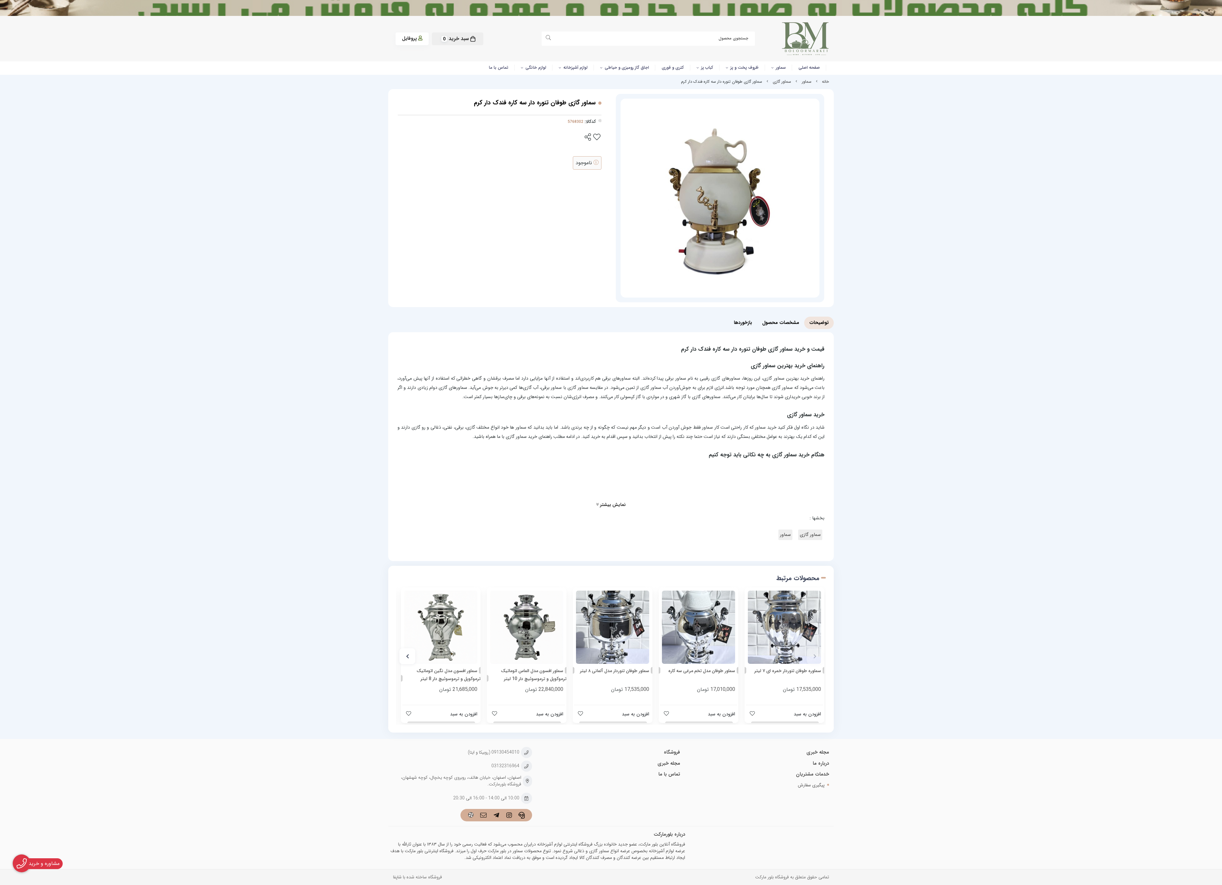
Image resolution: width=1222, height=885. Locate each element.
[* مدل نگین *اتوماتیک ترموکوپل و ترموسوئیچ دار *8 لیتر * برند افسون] (441, 627)
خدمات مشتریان (812, 774)
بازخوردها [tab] (743, 323)
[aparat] (471, 815)
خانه (825, 82)
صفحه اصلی (809, 67)
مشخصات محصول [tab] (780, 323)
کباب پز (707, 67)
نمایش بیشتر (612, 505)
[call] (522, 816)
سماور (781, 67)
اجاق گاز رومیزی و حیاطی (627, 67)
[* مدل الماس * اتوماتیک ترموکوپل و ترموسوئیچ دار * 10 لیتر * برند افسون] (526, 627)
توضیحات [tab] (819, 323)
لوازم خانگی (535, 67)
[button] (815, 656)
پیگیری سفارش (811, 785)
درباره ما (821, 763)
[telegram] (496, 816)
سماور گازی (782, 82)
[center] (549, 38)
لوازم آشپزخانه (575, 67)
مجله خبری (817, 752)
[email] (484, 816)
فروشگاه (672, 752)
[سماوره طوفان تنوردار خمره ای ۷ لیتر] (784, 627)
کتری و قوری (673, 67)
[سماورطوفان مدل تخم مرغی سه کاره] (698, 627)
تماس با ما (498, 67)
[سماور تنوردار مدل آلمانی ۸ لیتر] (612, 627)
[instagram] (509, 816)
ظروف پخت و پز (744, 67)
